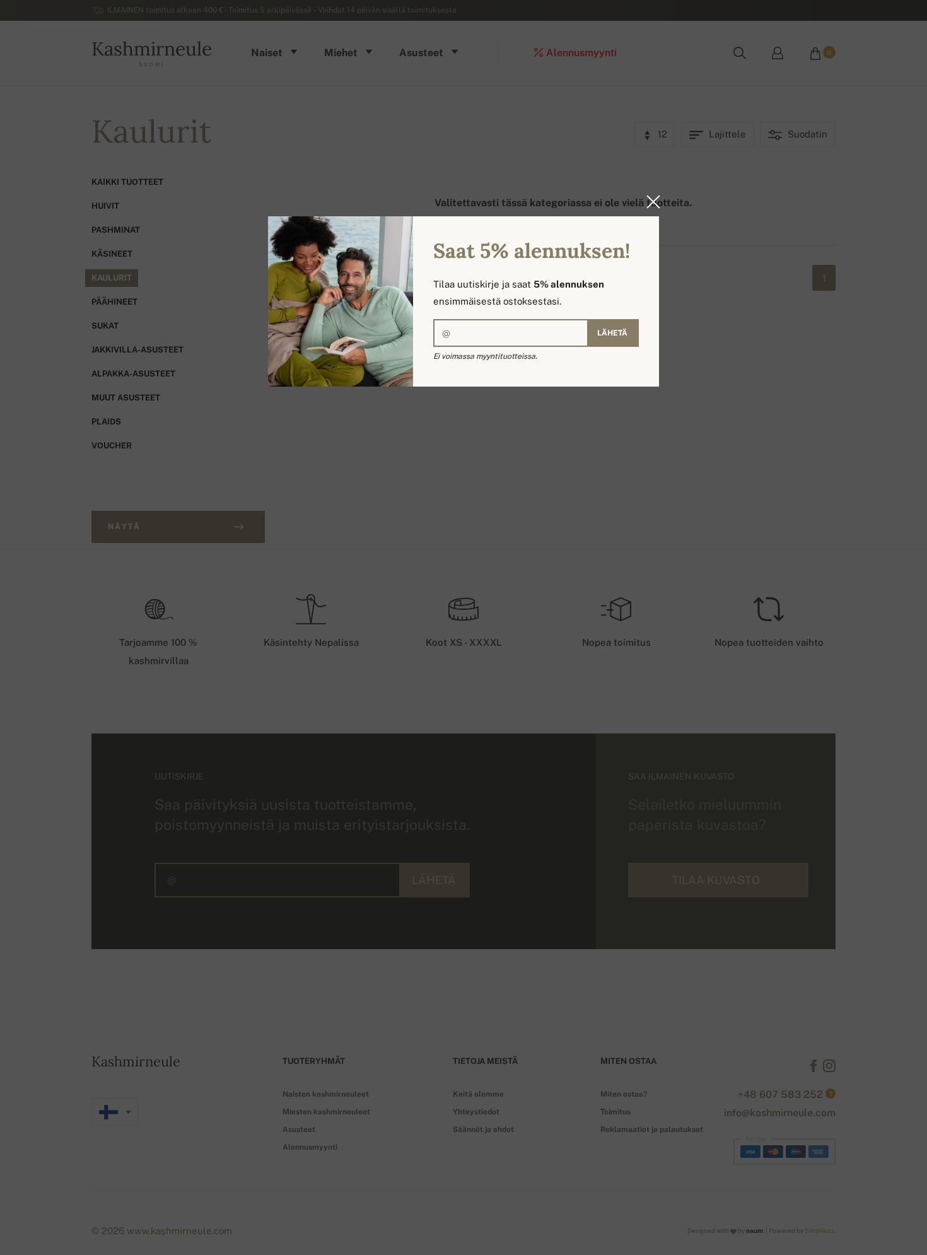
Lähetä (612, 333)
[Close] (649, 202)
